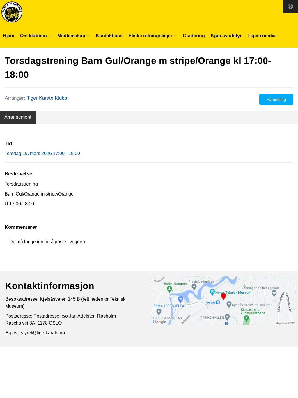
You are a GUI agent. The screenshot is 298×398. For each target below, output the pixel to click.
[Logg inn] (290, 6)
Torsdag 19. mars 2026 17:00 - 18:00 (42, 153)
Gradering (194, 35)
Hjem (8, 35)
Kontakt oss (109, 35)
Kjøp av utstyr (226, 35)
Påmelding (276, 99)
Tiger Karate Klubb (47, 98)
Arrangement (17, 117)
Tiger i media (261, 35)
